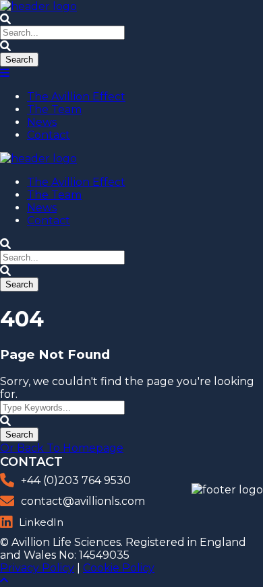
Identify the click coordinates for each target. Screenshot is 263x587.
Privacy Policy (37, 567)
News (42, 122)
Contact (48, 135)
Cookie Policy (118, 567)
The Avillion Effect (76, 96)
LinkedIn (41, 522)
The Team (54, 109)
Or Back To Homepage (61, 448)
